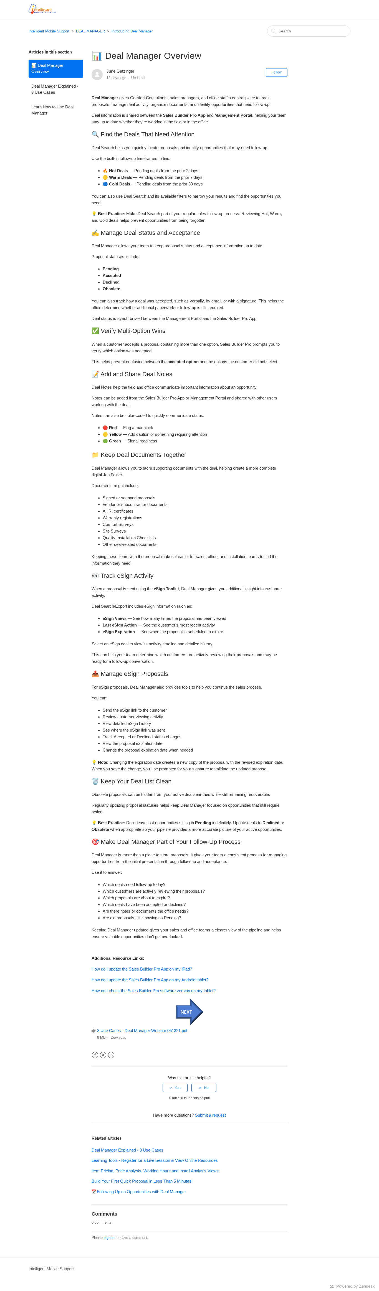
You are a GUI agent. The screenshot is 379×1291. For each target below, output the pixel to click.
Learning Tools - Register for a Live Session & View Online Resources (155, 1160)
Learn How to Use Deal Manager (52, 110)
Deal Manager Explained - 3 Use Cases (54, 89)
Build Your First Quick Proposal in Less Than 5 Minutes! (142, 1181)
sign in (109, 1238)
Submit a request (210, 1115)
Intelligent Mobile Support (49, 31)
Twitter (103, 1055)
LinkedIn (111, 1055)
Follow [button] (277, 72)
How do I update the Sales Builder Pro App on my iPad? (142, 969)
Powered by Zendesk (355, 1286)
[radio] (175, 1088)
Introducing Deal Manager (132, 31)
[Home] (42, 12)
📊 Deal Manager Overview (47, 68)
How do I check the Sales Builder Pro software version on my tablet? (154, 990)
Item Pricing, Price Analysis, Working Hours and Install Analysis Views (155, 1170)
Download (118, 1037)
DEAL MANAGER (90, 31)
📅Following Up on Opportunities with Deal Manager (139, 1191)
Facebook (95, 1055)
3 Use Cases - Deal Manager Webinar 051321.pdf (142, 1030)
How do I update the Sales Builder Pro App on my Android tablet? (150, 979)
